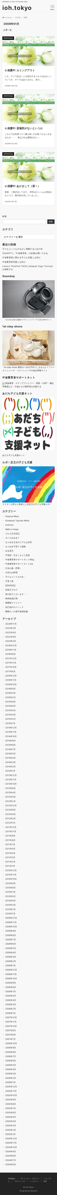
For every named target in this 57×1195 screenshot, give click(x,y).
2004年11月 (11, 1142)
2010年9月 (10, 883)
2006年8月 (10, 1052)
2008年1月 (10, 1013)
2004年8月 (10, 1155)
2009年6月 (10, 944)
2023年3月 (10, 628)
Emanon (34, 1191)
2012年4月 (10, 814)
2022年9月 (10, 632)
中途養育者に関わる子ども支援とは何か (21, 257)
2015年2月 (10, 719)
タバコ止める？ (12, 538)
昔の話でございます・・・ (17, 594)
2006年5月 (10, 1065)
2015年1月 (10, 723)
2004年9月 (10, 1151)
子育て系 (9, 581)
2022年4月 (10, 636)
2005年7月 (10, 1108)
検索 (4, 216)
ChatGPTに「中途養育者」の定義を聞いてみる (25, 253)
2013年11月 (10, 779)
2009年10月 (11, 926)
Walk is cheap (11, 529)
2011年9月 (10, 835)
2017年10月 (11, 667)
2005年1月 (10, 1134)
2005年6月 (10, 1112)
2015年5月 (10, 710)
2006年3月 (10, 1073)
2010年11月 (10, 874)
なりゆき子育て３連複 (15, 546)
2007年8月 (10, 1034)
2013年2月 (10, 801)
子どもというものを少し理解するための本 (22, 249)
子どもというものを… (15, 576)
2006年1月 (10, 1082)
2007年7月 (10, 1039)
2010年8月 (10, 887)
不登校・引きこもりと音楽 (17, 555)
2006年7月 (10, 1056)
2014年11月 (10, 732)
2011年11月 (10, 831)
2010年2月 (10, 909)
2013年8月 (10, 788)
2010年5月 (10, 896)
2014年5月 (10, 753)
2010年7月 (10, 892)
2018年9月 (10, 654)
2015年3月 (10, 714)
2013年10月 (11, 784)
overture (9, 525)
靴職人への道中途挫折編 (16, 611)
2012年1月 (10, 822)
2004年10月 (11, 1147)
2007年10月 (11, 1026)
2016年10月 (11, 684)
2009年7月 (10, 939)
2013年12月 (11, 775)
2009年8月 (10, 935)
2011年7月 (10, 844)
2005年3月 (10, 1125)
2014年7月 (10, 749)
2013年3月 (10, 796)
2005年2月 (10, 1130)
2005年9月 (10, 1099)
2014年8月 (10, 745)
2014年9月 (10, 740)
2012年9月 (10, 809)
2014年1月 (10, 771)
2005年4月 (10, 1121)
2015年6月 (10, 706)
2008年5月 (10, 995)
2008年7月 (10, 991)
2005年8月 (10, 1104)
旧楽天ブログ (11, 589)
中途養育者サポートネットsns (19, 563)
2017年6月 (10, 671)
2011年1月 (10, 866)
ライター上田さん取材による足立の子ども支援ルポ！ (26, 504)
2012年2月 (10, 818)
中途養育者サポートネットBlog (19, 559)
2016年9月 (10, 688)
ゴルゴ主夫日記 (12, 533)
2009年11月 (11, 922)
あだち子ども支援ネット (13, 455)
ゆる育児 (9, 550)
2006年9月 (10, 1047)
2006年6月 (10, 1060)
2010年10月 (11, 879)
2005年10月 (11, 1095)
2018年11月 (10, 649)
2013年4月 (10, 792)
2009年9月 (10, 931)
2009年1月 (10, 965)
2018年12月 (11, 645)
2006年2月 (10, 1078)
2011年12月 (10, 827)
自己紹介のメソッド (14, 607)
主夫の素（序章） (13, 568)
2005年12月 (11, 1086)
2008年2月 (10, 1008)
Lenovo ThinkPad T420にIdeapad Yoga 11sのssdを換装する (27, 267)
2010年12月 (11, 870)
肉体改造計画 (11, 598)
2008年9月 (10, 982)
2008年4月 (10, 1000)
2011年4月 (10, 853)
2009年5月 (10, 948)
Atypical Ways (12, 516)
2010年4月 (10, 900)
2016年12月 (11, 675)
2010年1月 (10, 913)
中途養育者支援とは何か (14, 262)
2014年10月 (11, 736)
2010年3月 (10, 905)
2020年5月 (10, 641)
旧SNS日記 (10, 585)
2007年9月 (10, 1030)
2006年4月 (10, 1069)
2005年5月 (10, 1117)
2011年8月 (10, 840)
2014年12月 (11, 727)
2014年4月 (10, 758)
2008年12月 (11, 969)
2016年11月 (10, 680)
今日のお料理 (11, 572)
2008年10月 (11, 978)
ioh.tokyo (17, 7)
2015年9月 (10, 701)
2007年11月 (11, 1021)
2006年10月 (11, 1043)
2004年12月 (11, 1138)
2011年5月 (10, 848)
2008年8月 (10, 987)
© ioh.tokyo (28, 1187)
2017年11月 (10, 662)
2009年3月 (10, 956)
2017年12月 (11, 658)
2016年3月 (10, 693)
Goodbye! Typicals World (17, 520)
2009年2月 (10, 961)
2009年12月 (11, 918)
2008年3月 (10, 1004)
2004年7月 (10, 1160)
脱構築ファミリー (13, 602)
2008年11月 (11, 974)
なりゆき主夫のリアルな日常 (18, 542)
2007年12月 (11, 1017)
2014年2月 (10, 766)
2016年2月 (10, 697)
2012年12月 (11, 805)
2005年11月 (11, 1091)
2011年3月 (10, 857)
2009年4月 (10, 952)
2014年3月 (10, 762)
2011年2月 (10, 861)
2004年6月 (10, 1164)
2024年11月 (11, 623)
